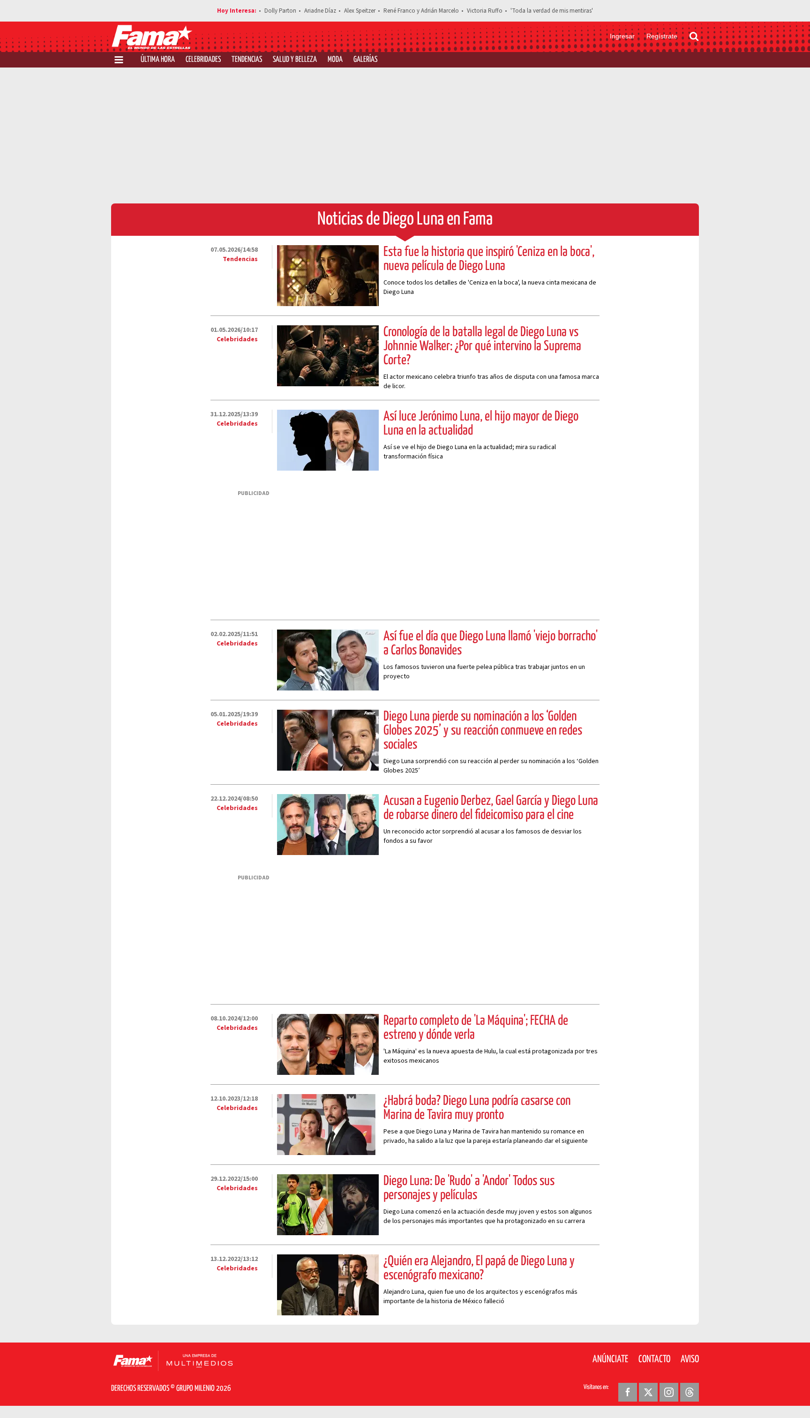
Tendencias (247, 60)
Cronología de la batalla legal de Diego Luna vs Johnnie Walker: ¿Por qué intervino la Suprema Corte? (482, 346)
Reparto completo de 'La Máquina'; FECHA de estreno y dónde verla (475, 1028)
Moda (335, 60)
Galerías (365, 60)
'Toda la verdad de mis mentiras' (551, 11)
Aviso (690, 1359)
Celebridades (203, 60)
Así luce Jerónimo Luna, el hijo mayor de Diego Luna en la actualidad (480, 423)
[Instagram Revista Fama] (669, 1392)
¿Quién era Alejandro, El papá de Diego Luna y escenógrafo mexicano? (479, 1268)
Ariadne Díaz (320, 11)
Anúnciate (610, 1359)
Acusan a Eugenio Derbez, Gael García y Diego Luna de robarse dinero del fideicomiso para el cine (490, 808)
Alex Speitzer (359, 11)
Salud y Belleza (295, 60)
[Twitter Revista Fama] (648, 1392)
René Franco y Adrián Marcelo (421, 11)
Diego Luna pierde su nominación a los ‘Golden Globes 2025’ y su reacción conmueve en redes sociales (482, 730)
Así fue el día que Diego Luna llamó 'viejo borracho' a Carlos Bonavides (490, 643)
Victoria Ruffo (484, 11)
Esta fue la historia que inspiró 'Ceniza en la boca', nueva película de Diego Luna (488, 259)
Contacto (654, 1359)
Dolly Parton (280, 11)
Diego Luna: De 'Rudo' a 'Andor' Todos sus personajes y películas (469, 1188)
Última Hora (158, 60)
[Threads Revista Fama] (689, 1392)
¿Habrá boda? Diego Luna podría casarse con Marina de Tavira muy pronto (476, 1108)
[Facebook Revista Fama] (627, 1392)
